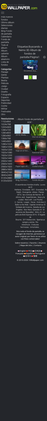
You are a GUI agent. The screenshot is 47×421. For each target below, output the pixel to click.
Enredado (26, 189)
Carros (19, 202)
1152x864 (6, 121)
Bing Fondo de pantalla (6, 32)
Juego (4, 86)
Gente (4, 74)
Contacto (38, 245)
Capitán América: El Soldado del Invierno (30, 205)
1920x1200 (6, 155)
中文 (30, 251)
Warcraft (28, 199)
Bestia (4, 80)
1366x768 (6, 138)
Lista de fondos (5, 63)
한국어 (28, 256)
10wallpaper (20, 6)
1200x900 (6, 127)
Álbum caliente (5, 52)
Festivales (6, 111)
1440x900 (6, 141)
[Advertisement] (30, 28)
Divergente (26, 192)
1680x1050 (6, 146)
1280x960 (6, 135)
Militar (4, 108)
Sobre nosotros (21, 243)
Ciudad (4, 88)
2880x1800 (6, 169)
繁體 (35, 256)
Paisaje (4, 71)
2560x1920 (6, 166)
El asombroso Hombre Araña (27, 184)
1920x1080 (6, 152)
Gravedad (40, 189)
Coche (4, 105)
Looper (26, 202)
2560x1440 (6, 160)
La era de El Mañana (30, 187)
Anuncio (42, 243)
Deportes (5, 100)
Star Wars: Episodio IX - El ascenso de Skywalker (30, 210)
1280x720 (6, 129)
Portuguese (40, 253)
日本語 (37, 251)
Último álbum (7, 22)
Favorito (33, 243)
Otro (3, 114)
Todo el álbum (4, 46)
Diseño (4, 91)
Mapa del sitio (26, 245)
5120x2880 (6, 177)
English (23, 251)
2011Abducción (29, 219)
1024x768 (6, 124)
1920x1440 (6, 158)
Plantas (4, 77)
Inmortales (34, 227)
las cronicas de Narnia (32, 194)
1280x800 (6, 132)
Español (29, 253)
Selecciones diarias (6, 26)
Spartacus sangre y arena (33, 220)
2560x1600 (6, 163)
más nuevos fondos (7, 18)
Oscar (33, 202)
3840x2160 (6, 172)
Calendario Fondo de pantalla (6, 39)
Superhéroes (31, 197)
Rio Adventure (30, 223)
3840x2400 (6, 175)
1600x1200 (6, 149)
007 (33, 189)
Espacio (5, 97)
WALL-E (38, 212)
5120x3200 (6, 180)
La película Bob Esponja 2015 (30, 213)
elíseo (34, 192)
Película (5, 83)
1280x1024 (6, 144)
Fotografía (6, 94)
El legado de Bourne (30, 217)
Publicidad (6, 103)
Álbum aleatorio (5, 57)
